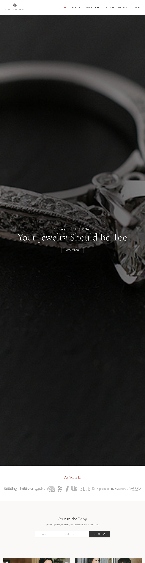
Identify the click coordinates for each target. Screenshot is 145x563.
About (75, 7)
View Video (72, 250)
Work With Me (92, 7)
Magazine (123, 7)
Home (64, 7)
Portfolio (109, 7)
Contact (137, 7)
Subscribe (99, 534)
